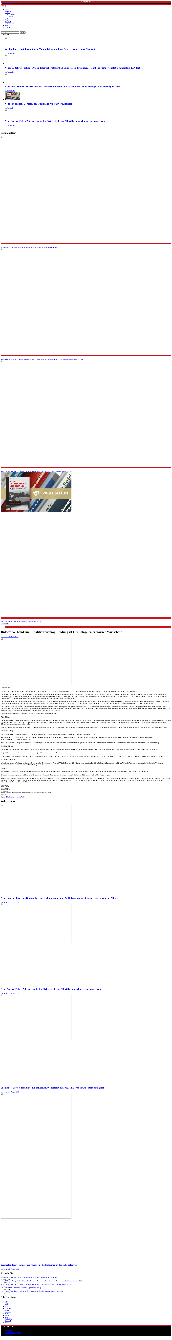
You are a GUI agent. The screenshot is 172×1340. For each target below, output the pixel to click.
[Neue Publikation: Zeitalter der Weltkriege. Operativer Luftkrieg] (12, 99)
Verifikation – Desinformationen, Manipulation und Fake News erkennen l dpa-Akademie (50, 49)
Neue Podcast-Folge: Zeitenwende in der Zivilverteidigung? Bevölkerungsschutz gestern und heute (55, 121)
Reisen (11, 16)
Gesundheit (8, 27)
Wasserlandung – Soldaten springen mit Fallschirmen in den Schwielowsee (39, 1265)
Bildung (11, 797)
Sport (6, 25)
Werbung (8, 1330)
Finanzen (12, 23)
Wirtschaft (8, 22)
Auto (6, 1305)
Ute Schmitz (5, 637)
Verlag (23, 797)
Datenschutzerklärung (13, 1333)
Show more (5, 623)
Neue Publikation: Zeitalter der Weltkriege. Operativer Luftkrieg (38, 103)
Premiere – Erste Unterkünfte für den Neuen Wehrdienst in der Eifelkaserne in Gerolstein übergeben (52, 1087)
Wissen (11, 18)
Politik (7, 20)
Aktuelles (8, 11)
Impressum (9, 1335)
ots (5, 794)
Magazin (7, 13)
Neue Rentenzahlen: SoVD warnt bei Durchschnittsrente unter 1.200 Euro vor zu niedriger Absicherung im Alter (62, 86)
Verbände (18, 797)
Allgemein (8, 1303)
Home (7, 9)
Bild (7, 797)
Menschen (12, 14)
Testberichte (8, 1319)
